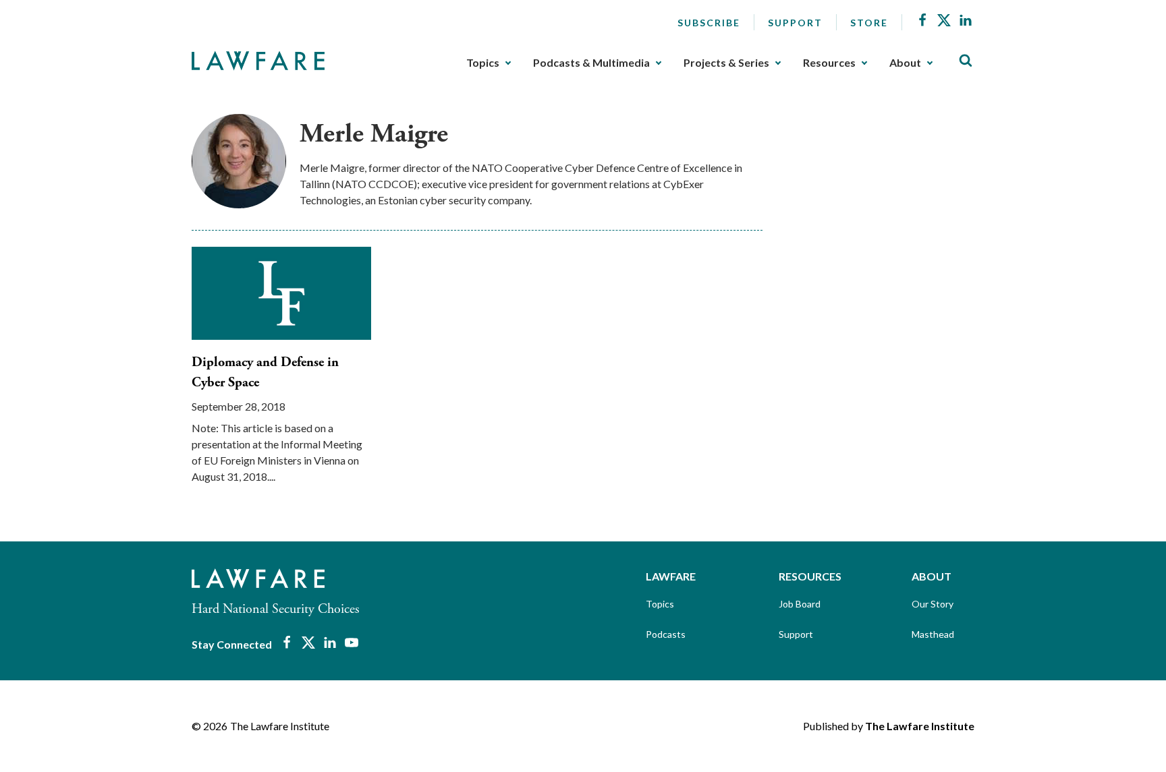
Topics (482, 63)
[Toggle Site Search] (965, 61)
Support (795, 22)
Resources (829, 63)
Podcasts (666, 634)
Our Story (932, 604)
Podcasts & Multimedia (591, 63)
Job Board (800, 604)
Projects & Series (726, 63)
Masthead (933, 634)
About (905, 63)
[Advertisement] (880, 198)
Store (869, 22)
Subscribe (708, 22)
